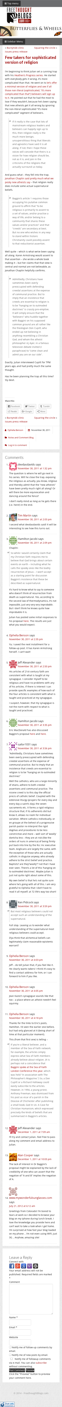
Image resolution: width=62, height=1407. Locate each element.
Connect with (16, 1261)
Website (13, 1337)
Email (13, 1327)
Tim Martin (24, 515)
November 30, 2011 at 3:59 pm (35, 906)
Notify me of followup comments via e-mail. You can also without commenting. (30, 1362)
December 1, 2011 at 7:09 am (34, 1132)
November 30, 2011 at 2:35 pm (26, 639)
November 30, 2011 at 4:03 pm (26, 959)
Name (13, 1317)
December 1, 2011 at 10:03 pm (34, 1159)
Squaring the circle (44, 47)
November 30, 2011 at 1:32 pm (35, 468)
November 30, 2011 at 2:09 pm (35, 542)
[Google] (23, 1265)
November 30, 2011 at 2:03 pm (35, 519)
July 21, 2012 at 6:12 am (22, 1206)
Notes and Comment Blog (21, 437)
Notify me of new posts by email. (30, 1355)
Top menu (13, 3)
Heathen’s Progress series (28, 75)
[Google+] (17, 1265)
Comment (14, 1282)
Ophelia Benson (19, 635)
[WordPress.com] (35, 1265)
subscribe (41, 1362)
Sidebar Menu (15, 41)
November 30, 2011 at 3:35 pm (35, 725)
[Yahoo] (29, 1265)
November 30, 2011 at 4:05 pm (26, 990)
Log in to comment (17, 445)
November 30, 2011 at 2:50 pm (35, 666)
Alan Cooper (25, 1155)
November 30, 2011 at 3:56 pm (35, 748)
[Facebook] (11, 1265)
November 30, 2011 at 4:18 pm (26, 1017)
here (26, 621)
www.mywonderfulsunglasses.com (30, 1198)
